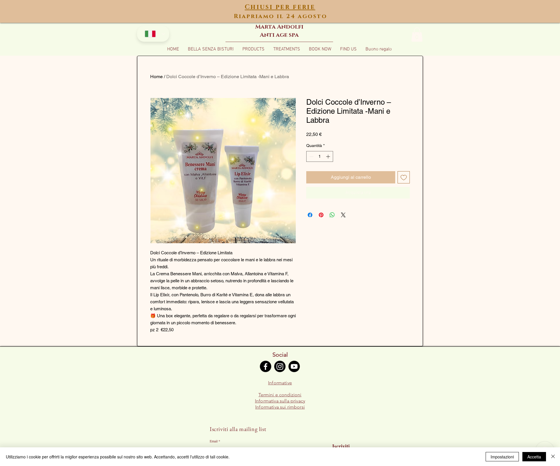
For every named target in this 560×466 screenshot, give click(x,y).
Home (156, 76)
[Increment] (328, 156)
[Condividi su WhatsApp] (332, 214)
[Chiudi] (553, 456)
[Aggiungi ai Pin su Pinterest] (321, 214)
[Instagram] (280, 366)
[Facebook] (265, 366)
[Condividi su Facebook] (310, 214)
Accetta (534, 457)
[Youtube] (294, 366)
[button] (417, 34)
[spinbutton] (319, 156)
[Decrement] (310, 156)
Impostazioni (502, 457)
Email (214, 441)
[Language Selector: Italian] (153, 34)
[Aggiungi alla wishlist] (404, 177)
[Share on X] (343, 214)
